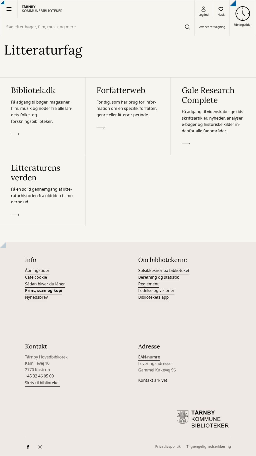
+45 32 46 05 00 (39, 376)
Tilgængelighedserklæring (208, 446)
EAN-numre (149, 357)
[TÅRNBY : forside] (203, 419)
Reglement (148, 284)
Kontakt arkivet (152, 380)
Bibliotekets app (153, 297)
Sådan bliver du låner (45, 284)
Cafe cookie (36, 277)
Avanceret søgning (212, 27)
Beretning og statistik (158, 277)
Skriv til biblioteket (42, 383)
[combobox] (97, 27)
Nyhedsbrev (36, 297)
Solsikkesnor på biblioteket (164, 271)
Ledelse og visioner (156, 291)
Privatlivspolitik (167, 446)
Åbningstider (37, 271)
